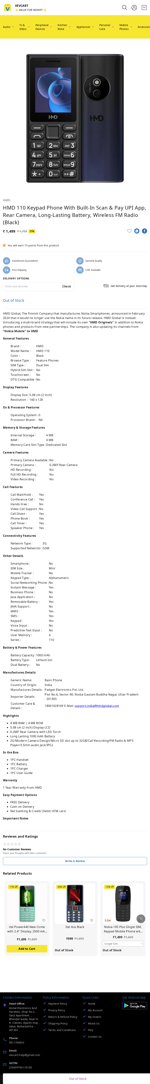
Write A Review (75, 861)
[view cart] (144, 7)
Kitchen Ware (62, 27)
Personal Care (104, 27)
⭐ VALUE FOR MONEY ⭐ (30, 10)
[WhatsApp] (136, 231)
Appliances (83, 27)
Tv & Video (22, 27)
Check (66, 286)
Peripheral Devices (42, 27)
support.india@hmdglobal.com (97, 706)
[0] (144, 7)
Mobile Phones (124, 27)
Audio (6, 27)
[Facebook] (144, 231)
